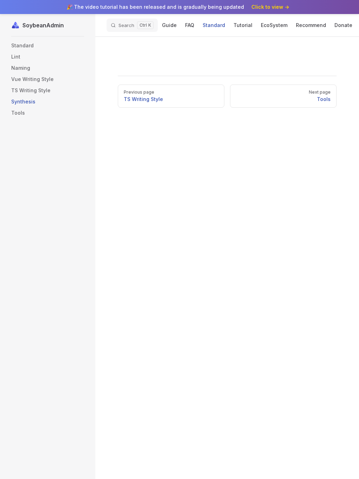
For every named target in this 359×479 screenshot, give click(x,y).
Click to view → (270, 7)
